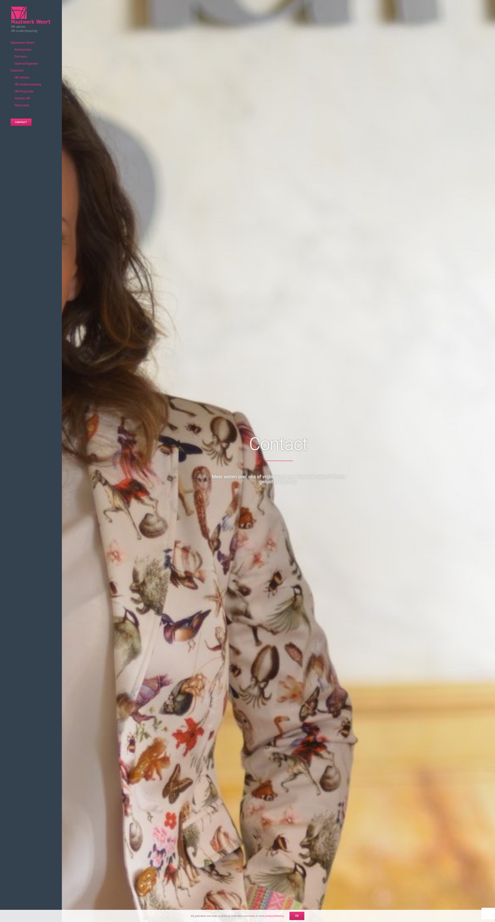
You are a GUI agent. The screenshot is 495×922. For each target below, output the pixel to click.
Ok (297, 915)
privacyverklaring (274, 915)
